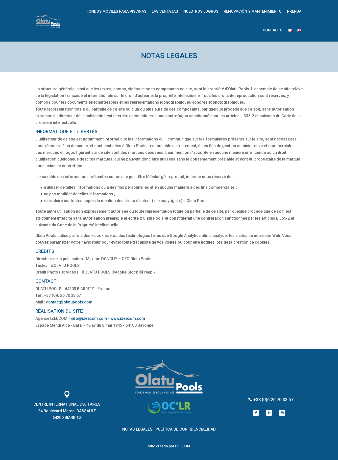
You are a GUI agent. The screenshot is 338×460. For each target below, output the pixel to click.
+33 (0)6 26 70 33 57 (272, 399)
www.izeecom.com (127, 318)
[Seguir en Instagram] (282, 413)
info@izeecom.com (89, 318)
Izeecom (182, 446)
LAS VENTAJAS (165, 11)
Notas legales (137, 429)
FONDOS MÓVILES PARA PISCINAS (116, 11)
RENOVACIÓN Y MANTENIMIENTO (253, 11)
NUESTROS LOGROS (200, 11)
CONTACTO (273, 30)
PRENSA (294, 11)
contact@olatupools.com (69, 302)
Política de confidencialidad (185, 429)
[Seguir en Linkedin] (269, 413)
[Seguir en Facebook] (256, 413)
